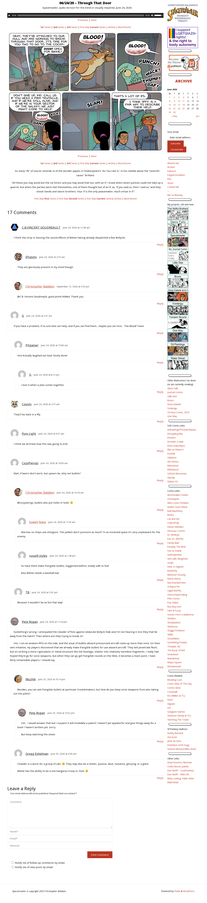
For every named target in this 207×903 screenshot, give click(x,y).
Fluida (177, 891)
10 (179, 101)
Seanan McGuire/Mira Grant (181, 748)
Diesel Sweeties (175, 526)
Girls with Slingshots (177, 558)
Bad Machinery (175, 510)
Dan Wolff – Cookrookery (180, 770)
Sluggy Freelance (176, 630)
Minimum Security (176, 574)
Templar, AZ (173, 646)
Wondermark (174, 666)
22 (170, 108)
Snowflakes (173, 638)
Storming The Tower (178, 719)
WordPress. (189, 891)
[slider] (158, 15)
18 (183, 104)
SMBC (170, 634)
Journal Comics (175, 392)
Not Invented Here (176, 582)
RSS (169, 179)
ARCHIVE (183, 81)
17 (179, 104)
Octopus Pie (173, 586)
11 (183, 101)
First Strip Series (93, 27)
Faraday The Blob (176, 546)
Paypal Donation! (176, 174)
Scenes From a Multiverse (180, 614)
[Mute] (152, 15)
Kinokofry (172, 570)
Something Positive (177, 642)
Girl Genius (173, 461)
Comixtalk (172, 691)
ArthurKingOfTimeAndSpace (181, 429)
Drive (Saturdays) (176, 445)
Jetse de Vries (174, 741)
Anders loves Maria (177, 506)
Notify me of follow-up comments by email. (40, 862)
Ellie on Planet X (175, 449)
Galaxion (171, 457)
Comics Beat (173, 687)
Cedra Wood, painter (178, 766)
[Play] (9, 15)
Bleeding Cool (174, 679)
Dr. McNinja (173, 534)
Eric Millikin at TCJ (176, 695)
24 (179, 108)
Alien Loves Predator (178, 502)
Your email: (173, 131)
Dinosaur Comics (176, 530)
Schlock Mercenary (176, 473)
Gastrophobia (174, 554)
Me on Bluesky (175, 195)
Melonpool (173, 469)
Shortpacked (173, 622)
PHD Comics (173, 598)
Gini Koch (172, 737)
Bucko (170, 514)
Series (45, 27)
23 (174, 108)
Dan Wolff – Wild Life (178, 774)
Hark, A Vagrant (175, 566)
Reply (160, 244)
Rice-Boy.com (174, 606)
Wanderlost (173, 658)
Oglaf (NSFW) (174, 590)
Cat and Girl (173, 518)
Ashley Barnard (175, 733)
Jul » (198, 116)
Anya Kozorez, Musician (179, 762)
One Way (172, 416)
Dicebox (171, 437)
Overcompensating (177, 594)
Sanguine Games (176, 711)
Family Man (173, 542)
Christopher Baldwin (40, 286)
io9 (169, 707)
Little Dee (172, 396)
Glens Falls (172, 388)
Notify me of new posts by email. (34, 867)
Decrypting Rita (175, 433)
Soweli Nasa (37, 522)
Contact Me (173, 186)
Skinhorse (172, 626)
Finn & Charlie (174, 550)
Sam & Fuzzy (174, 610)
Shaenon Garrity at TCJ (179, 715)
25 (183, 108)
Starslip (171, 477)
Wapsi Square (174, 662)
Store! (170, 183)
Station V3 (172, 481)
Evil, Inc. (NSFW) (175, 538)
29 (170, 112)
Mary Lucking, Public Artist (180, 778)
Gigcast (171, 703)
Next (94, 20)
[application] (85, 15)
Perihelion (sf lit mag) (178, 745)
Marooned (172, 465)
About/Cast (173, 163)
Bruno (170, 400)
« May (174, 116)
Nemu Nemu (174, 578)
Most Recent (124, 27)
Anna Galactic (174, 404)
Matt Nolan (173, 782)
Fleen (170, 699)
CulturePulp (173, 522)
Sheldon (171, 618)
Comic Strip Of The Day (179, 683)
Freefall (171, 453)
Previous (83, 20)
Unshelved (172, 654)
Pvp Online (172, 602)
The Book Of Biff (176, 650)
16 (174, 104)
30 (174, 112)
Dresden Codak (175, 441)
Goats (170, 562)
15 (170, 104)
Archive (112, 27)
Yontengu (172, 408)
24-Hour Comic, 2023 (178, 412)
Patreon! (171, 171)
